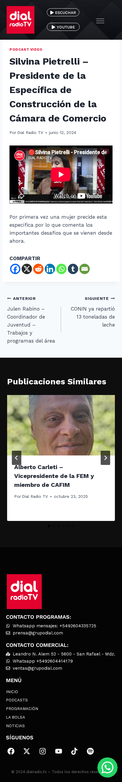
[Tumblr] (73, 269)
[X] (27, 269)
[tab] (49, 525)
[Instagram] (43, 751)
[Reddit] (38, 269)
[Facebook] (15, 269)
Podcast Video (26, 49)
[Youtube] (59, 751)
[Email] (84, 269)
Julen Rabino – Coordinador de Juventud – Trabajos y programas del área (31, 320)
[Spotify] (90, 751)
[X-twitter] (27, 751)
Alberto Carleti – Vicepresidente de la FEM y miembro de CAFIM (54, 475)
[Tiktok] (74, 751)
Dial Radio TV (30, 132)
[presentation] (61, 425)
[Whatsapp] (61, 269)
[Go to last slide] (16, 458)
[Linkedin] (50, 269)
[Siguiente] (105, 458)
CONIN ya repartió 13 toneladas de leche (93, 312)
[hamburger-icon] (100, 20)
